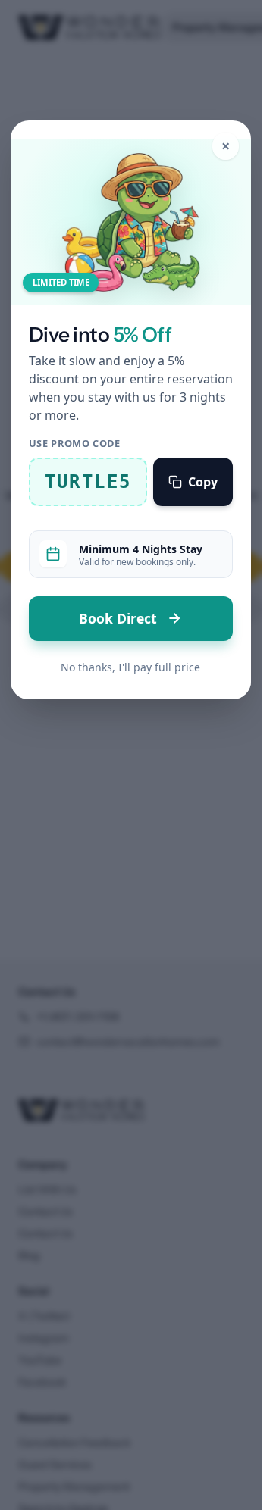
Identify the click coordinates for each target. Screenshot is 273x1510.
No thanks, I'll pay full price (130, 667)
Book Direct (120, 618)
